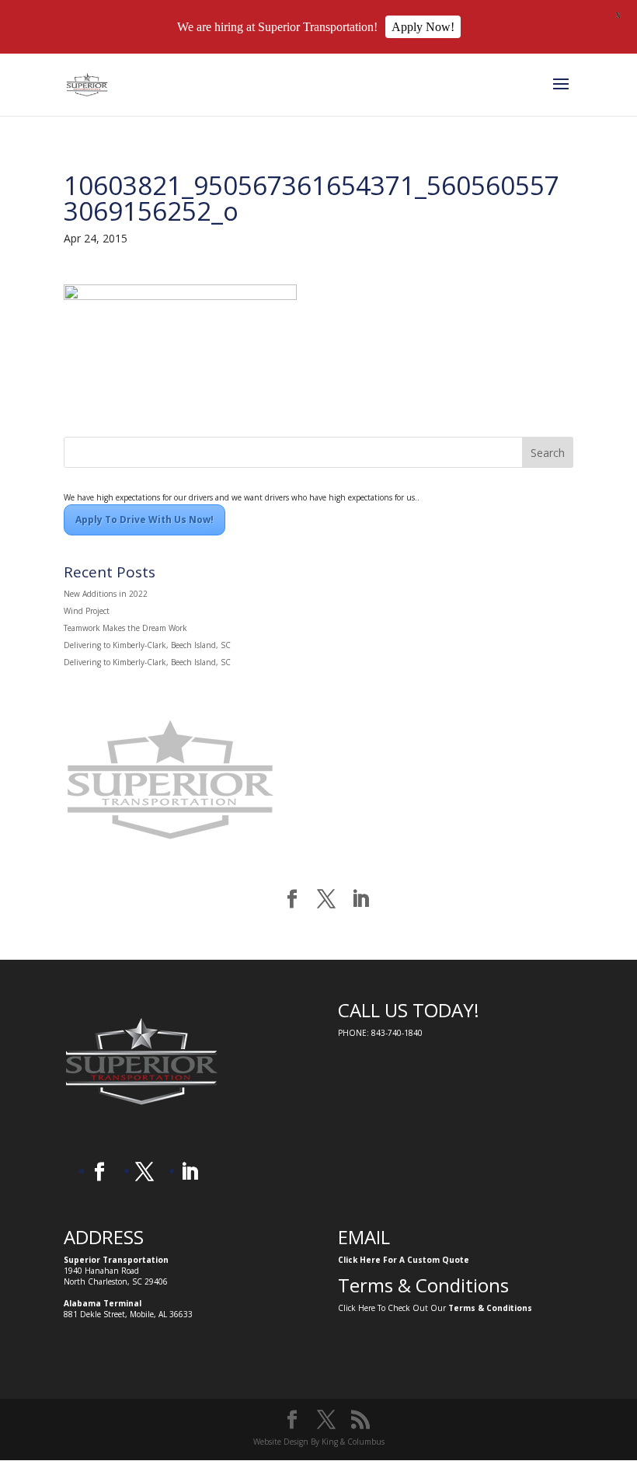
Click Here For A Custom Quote (403, 1259)
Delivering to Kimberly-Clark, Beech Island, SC (147, 645)
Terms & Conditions (490, 1307)
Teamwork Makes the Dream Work (125, 627)
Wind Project (87, 610)
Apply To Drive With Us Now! (144, 519)
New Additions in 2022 (106, 593)
